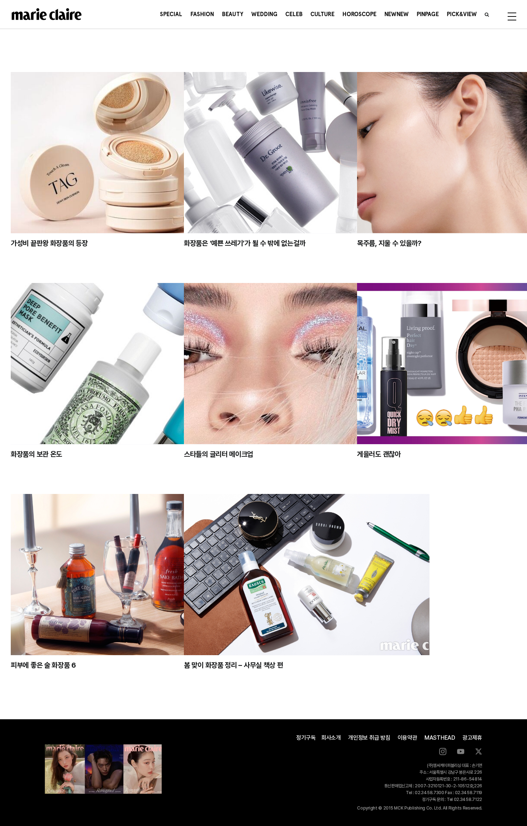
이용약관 (407, 737)
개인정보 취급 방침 (369, 737)
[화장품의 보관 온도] (133, 363)
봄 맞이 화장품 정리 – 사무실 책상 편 (233, 665)
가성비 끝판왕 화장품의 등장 (49, 243)
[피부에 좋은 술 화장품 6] (133, 574)
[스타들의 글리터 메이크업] (306, 363)
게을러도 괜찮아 (379, 454)
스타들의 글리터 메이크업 (218, 454)
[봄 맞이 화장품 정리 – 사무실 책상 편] (306, 574)
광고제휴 (472, 737)
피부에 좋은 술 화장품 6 (43, 665)
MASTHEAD (439, 737)
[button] (487, 14)
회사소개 (331, 737)
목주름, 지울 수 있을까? (389, 243)
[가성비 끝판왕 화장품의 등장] (133, 152)
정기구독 (306, 737)
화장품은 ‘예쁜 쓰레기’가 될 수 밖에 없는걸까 (244, 243)
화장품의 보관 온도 (36, 454)
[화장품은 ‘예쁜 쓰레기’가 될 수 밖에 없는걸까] (306, 152)
